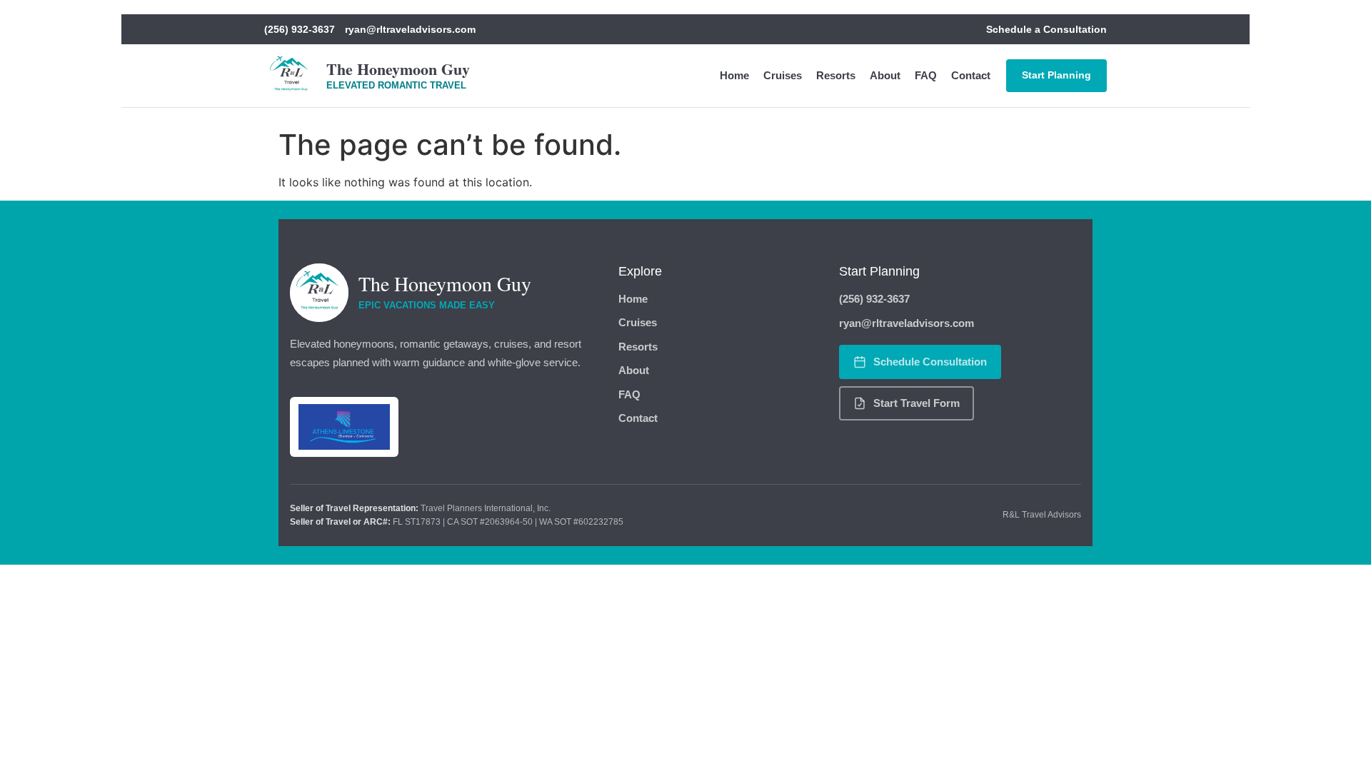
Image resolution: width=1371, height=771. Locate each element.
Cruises (782, 75)
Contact (970, 75)
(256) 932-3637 (299, 29)
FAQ (926, 75)
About (885, 75)
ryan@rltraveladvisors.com (410, 29)
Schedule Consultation (930, 362)
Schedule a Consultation (1046, 29)
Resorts (835, 75)
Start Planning (1056, 75)
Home (734, 75)
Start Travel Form (916, 403)
